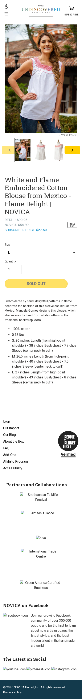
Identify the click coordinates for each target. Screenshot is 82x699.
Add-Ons (9, 455)
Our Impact (11, 428)
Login (7, 421)
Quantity (10, 261)
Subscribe (71, 14)
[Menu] (6, 13)
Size (8, 244)
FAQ (6, 448)
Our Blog (9, 435)
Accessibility (12, 468)
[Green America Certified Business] (41, 585)
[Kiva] (41, 538)
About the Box (13, 441)
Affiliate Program (15, 461)
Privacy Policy (12, 692)
